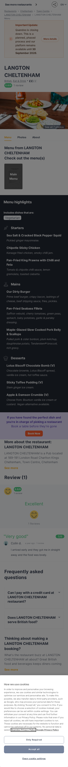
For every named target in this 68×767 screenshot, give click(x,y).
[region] (34, 721)
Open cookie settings (34, 758)
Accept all (34, 749)
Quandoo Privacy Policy (23, 730)
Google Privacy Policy (47, 730)
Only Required (34, 739)
